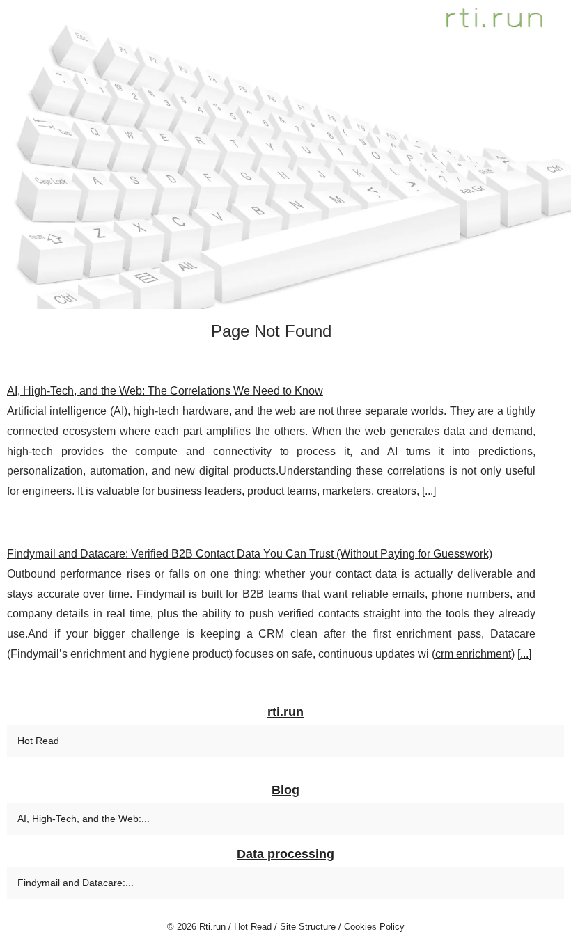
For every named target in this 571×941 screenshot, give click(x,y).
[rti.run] (285, 154)
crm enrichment (473, 654)
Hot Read (38, 740)
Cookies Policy (374, 927)
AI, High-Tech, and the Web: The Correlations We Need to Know (165, 391)
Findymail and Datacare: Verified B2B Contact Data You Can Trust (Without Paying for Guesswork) (249, 554)
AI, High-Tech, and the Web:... (83, 818)
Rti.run (212, 927)
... (429, 491)
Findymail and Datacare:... (75, 882)
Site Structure (308, 927)
